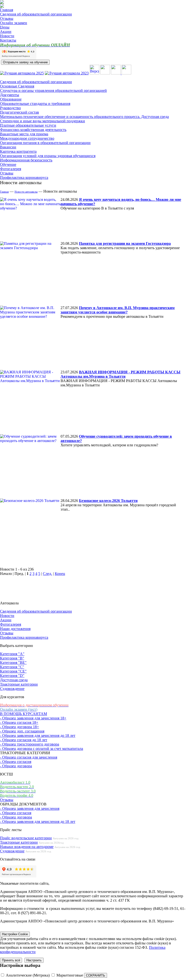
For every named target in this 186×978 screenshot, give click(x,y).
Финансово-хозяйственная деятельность (33, 130)
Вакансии (8, 147)
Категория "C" (12, 667)
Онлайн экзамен (13, 23)
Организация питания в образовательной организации (45, 143)
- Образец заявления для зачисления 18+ (33, 718)
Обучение (8, 164)
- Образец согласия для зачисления (28, 757)
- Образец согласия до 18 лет (23, 740)
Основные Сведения (17, 86)
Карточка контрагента (18, 151)
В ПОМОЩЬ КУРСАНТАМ (23, 714)
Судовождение (12, 689)
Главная (6, 10)
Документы (9, 95)
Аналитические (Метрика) (28, 975)
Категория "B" (12, 658)
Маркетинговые (69, 975)
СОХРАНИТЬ (95, 975)
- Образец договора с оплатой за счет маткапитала (41, 748)
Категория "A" (12, 654)
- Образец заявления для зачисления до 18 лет (37, 735)
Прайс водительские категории (26, 838)
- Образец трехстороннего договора (29, 744)
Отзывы (6, 18)
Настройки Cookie (15, 934)
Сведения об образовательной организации (36, 14)
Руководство (10, 108)
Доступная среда (14, 680)
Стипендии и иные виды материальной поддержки (42, 121)
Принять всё (11, 960)
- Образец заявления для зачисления (29, 808)
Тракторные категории (19, 684)
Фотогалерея (10, 169)
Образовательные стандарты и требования (35, 103)
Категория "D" (12, 676)
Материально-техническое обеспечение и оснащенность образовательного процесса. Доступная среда (84, 117)
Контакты (8, 40)
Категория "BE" (13, 662)
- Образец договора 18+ (19, 727)
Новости (7, 36)
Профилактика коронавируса (24, 177)
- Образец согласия (15, 762)
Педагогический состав (19, 112)
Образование (11, 99)
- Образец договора (16, 766)
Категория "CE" (13, 671)
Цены (4, 27)
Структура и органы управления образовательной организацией (53, 90)
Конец (60, 574)
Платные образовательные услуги (28, 125)
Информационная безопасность (26, 160)
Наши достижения (15, 629)
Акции (5, 31)
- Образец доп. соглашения (22, 731)
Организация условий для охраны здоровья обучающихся (47, 156)
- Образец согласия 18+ (19, 722)
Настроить (34, 960)
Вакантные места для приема (24, 134)
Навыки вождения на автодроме (27, 847)
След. (47, 574)
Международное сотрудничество (27, 138)
